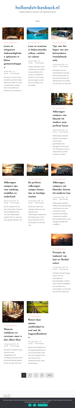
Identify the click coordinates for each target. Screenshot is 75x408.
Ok (30, 405)
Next (49, 375)
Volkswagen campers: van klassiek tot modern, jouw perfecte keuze (60, 119)
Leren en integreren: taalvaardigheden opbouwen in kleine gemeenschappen (12, 57)
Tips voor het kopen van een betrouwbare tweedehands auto (60, 53)
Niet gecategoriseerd (10, 42)
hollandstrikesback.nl (37, 8)
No (35, 405)
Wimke (6, 73)
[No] (73, 403)
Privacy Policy (42, 405)
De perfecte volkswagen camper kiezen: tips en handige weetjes (36, 189)
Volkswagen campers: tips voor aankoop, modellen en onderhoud (11, 189)
